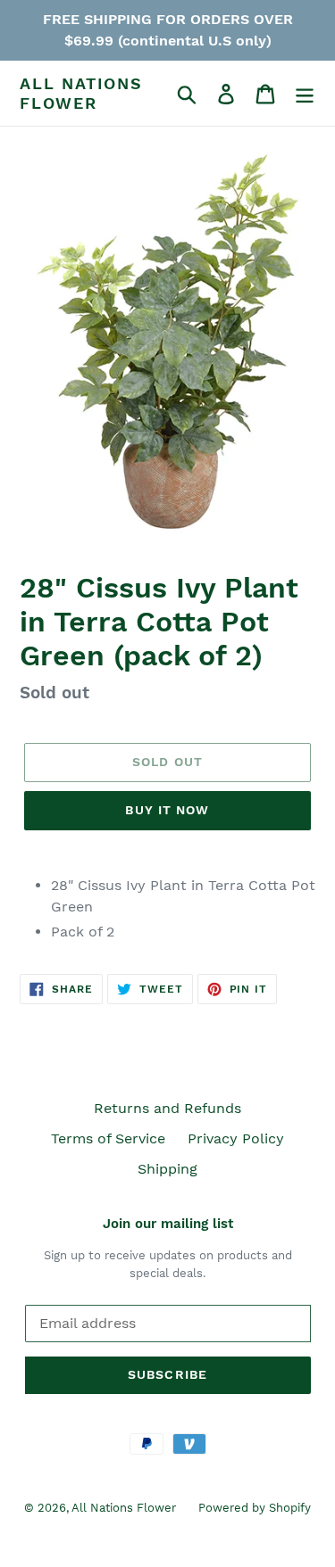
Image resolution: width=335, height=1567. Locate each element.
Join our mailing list (168, 1224)
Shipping (167, 1168)
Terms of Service (108, 1138)
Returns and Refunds (167, 1108)
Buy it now (167, 810)
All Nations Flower (81, 93)
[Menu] (304, 93)
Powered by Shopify (254, 1507)
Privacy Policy (236, 1138)
